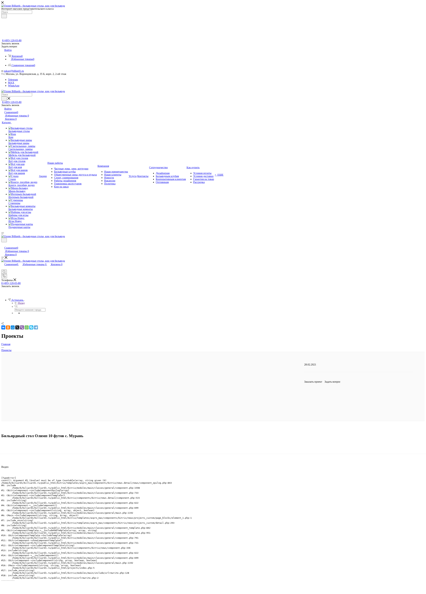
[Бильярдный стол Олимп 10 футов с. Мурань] (213, 297)
